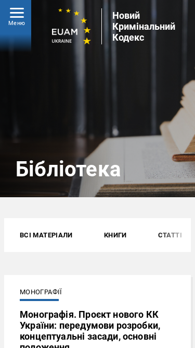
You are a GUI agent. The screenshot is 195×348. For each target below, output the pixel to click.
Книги (115, 235)
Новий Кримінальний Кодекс (143, 26)
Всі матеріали (46, 235)
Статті (170, 235)
